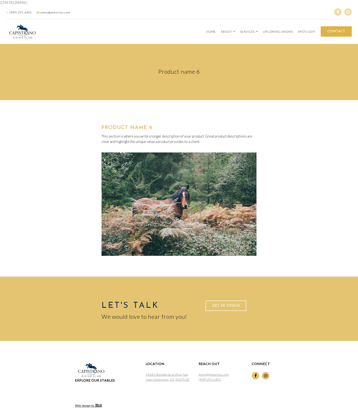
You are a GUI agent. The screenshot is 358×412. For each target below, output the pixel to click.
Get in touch (226, 305)
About (226, 31)
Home (211, 31)
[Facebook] (338, 12)
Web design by (85, 405)
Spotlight (307, 31)
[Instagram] (348, 12)
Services (247, 31)
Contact (336, 31)
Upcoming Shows (278, 31)
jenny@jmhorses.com (55, 12)
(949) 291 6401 (20, 12)
